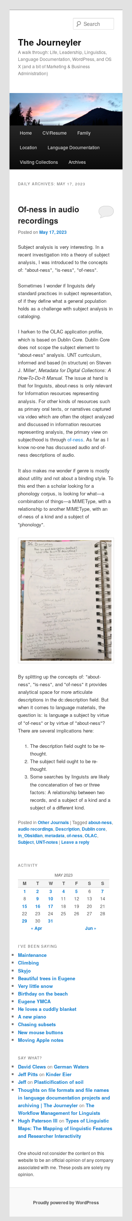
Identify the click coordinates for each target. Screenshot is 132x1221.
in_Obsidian (30, 835)
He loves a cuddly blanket (47, 1008)
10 (50, 898)
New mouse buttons (40, 1032)
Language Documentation (74, 147)
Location (28, 147)
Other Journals (53, 822)
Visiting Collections (39, 162)
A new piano (32, 1016)
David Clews (32, 1066)
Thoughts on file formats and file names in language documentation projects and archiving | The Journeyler (64, 1097)
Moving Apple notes (40, 1039)
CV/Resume (55, 133)
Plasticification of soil (59, 1081)
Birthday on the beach (43, 993)
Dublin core (94, 829)
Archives (77, 162)
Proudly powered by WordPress (66, 1202)
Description (67, 829)
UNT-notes (47, 842)
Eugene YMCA (34, 1001)
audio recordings (35, 829)
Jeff (22, 1081)
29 (24, 920)
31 (50, 920)
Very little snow (35, 985)
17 (50, 906)
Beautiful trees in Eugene (46, 978)
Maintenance (32, 954)
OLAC (91, 835)
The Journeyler (49, 42)
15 (24, 906)
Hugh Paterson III (38, 1120)
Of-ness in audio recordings (48, 215)
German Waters (71, 1066)
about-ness (100, 822)
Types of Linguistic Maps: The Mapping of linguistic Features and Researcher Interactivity (65, 1128)
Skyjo (24, 970)
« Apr (36, 928)
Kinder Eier (59, 1074)
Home (26, 133)
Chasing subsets (37, 1024)
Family (84, 133)
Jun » (90, 928)
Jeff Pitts (28, 1074)
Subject (26, 842)
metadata (55, 835)
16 (37, 906)
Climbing (28, 962)
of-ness (75, 439)
